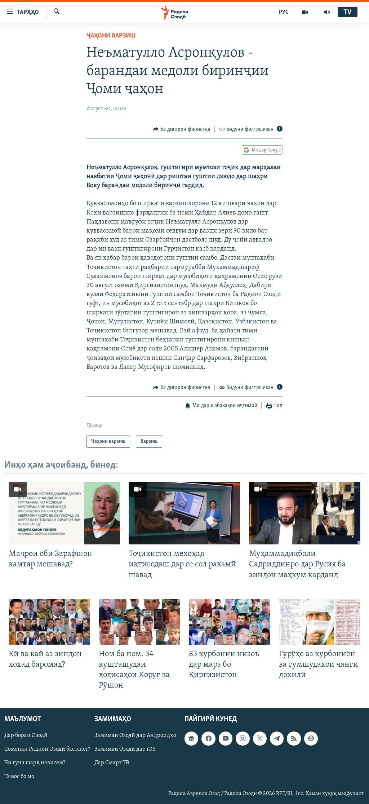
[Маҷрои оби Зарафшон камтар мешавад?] (64, 513)
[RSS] (294, 739)
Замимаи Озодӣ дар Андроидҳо (135, 736)
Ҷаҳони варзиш (110, 36)
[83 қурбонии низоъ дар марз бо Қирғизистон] (229, 622)
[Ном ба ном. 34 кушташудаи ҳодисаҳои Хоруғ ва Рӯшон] (139, 622)
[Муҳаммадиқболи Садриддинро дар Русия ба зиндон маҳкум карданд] (304, 513)
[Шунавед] (327, 12)
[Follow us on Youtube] (225, 739)
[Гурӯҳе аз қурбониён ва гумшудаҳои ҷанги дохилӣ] (319, 622)
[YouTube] (305, 12)
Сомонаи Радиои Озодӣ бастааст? (47, 749)
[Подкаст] (311, 739)
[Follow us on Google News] (191, 739)
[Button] (181, 129)
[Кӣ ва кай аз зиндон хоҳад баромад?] (49, 622)
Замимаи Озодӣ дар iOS (125, 749)
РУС (284, 12)
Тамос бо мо (19, 777)
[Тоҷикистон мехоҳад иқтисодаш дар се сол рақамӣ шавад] (184, 513)
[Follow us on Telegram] (277, 739)
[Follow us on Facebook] (208, 739)
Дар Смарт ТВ (111, 763)
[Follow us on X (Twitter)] (260, 739)
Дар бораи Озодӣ (26, 736)
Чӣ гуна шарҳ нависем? (34, 763)
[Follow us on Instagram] (242, 739)
